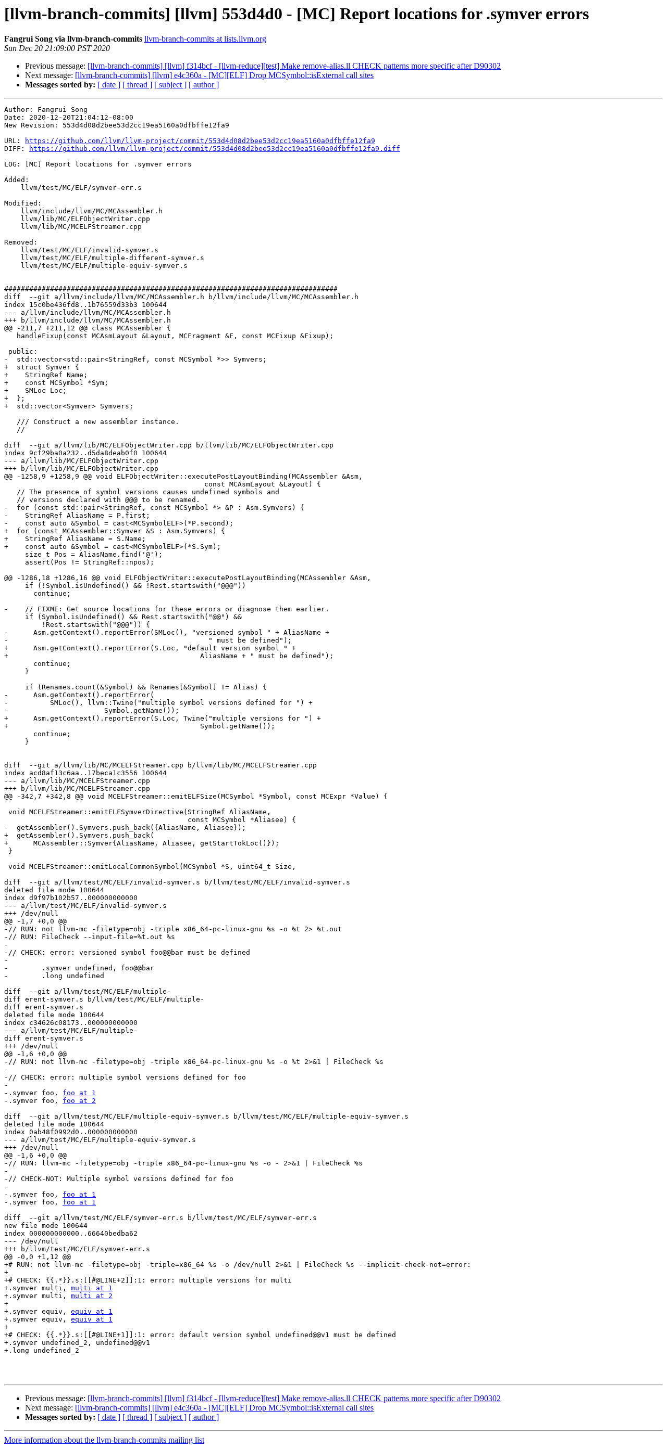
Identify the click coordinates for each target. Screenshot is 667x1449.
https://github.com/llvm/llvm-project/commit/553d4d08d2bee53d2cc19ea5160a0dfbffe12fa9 (200, 141)
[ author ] (204, 84)
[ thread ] (137, 84)
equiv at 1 (92, 1311)
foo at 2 (79, 1101)
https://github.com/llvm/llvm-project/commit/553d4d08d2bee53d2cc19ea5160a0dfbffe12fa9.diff (214, 148)
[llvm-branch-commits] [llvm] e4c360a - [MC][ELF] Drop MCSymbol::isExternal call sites (224, 75)
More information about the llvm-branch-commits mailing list (104, 1439)
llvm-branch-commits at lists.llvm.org (205, 38)
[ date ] (108, 84)
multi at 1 (92, 1288)
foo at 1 (79, 1093)
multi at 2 (92, 1296)
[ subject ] (170, 84)
